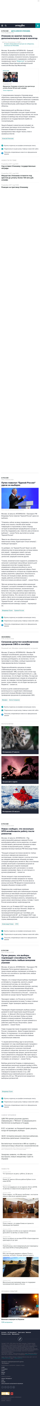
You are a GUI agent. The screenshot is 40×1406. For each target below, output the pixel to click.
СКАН (2, 1380)
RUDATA (3, 1381)
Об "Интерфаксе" (12, 1332)
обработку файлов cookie (31, 1354)
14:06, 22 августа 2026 (7, 638)
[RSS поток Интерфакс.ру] (11, 1387)
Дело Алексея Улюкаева (20, 31)
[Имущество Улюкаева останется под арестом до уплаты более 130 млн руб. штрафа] (10, 81)
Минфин (4, 700)
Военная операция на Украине (12, 1319)
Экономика (5, 197)
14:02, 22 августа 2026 (7, 952)
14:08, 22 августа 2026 (7, 199)
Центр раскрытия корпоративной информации (12, 1383)
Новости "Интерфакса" (6, 1378)
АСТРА (2, 1374)
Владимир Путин (7, 610)
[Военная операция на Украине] (20, 1317)
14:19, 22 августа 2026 (7, 479)
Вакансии (28, 1332)
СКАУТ (3, 1370)
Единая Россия (19, 610)
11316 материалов (6, 1322)
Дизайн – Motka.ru (6, 1400)
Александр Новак (7, 366)
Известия (20, 61)
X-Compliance (4, 1369)
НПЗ (16, 366)
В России (4, 31)
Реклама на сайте (6, 1334)
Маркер (3, 1372)
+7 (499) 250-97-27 (18, 1358)
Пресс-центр (21, 1332)
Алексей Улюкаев (7, 138)
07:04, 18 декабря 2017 (7, 33)
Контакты (3, 1332)
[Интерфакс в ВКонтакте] (8, 1387)
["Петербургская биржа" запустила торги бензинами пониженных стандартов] (10, 243)
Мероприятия (15, 1334)
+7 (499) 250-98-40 (5, 1358)
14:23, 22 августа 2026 (7, 825)
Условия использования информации (11, 1397)
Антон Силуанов (14, 700)
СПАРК (3, 1367)
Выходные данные (6, 1399)
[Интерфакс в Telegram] (5, 1387)
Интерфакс (20, 25)
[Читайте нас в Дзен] (2, 1387)
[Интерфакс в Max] (14, 1387)
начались (13, 291)
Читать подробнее (19, 88)
